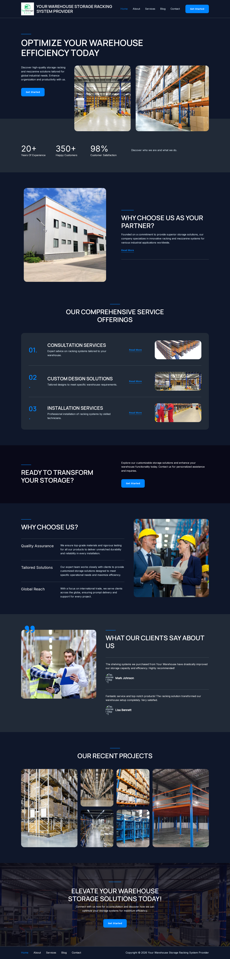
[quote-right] (29, 629)
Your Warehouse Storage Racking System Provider (74, 9)
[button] (197, 9)
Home (124, 8)
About (136, 8)
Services (150, 8)
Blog (163, 8)
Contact (175, 8)
